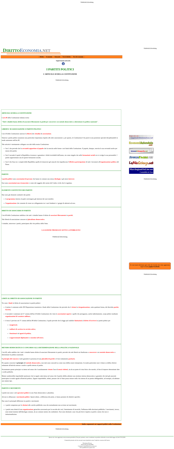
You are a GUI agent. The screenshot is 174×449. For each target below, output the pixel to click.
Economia (49, 57)
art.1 (7, 148)
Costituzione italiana (18, 118)
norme (47, 183)
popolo (86, 148)
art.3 (7, 162)
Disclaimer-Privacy (87, 443)
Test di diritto (66, 57)
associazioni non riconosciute (18, 183)
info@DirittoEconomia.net (90, 446)
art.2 (7, 155)
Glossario (57, 57)
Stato (46, 223)
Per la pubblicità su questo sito (87, 447)
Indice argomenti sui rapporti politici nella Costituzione (101, 424)
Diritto (42, 57)
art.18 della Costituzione (11, 134)
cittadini (37, 134)
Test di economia (78, 57)
